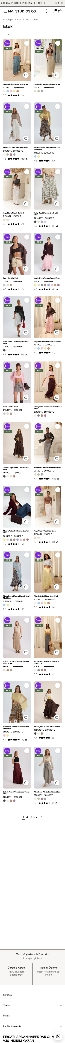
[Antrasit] (42, 285)
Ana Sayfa (8, 19)
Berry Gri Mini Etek (10, 407)
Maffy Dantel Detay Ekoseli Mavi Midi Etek (16, 597)
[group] (32, 3)
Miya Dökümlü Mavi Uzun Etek (15, 84)
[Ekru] (4, 91)
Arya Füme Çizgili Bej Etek (13, 213)
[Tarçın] (17, 91)
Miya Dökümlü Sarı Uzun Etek (46, 596)
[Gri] (4, 285)
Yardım (6, 1005)
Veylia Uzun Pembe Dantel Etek (47, 278)
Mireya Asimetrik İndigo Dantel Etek (16, 532)
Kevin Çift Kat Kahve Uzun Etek (47, 727)
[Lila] (45, 222)
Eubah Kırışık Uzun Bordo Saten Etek (16, 793)
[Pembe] (11, 91)
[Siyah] (35, 222)
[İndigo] (42, 222)
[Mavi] (7, 91)
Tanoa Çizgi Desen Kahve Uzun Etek (16, 468)
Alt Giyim (27, 19)
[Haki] (38, 91)
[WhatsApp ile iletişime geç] (58, 1036)
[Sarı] (14, 91)
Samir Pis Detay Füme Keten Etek (47, 467)
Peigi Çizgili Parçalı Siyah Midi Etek (46, 214)
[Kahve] (45, 285)
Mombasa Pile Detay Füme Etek (47, 792)
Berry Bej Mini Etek (10, 278)
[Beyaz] (7, 350)
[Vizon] (11, 285)
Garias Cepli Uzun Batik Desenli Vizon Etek (16, 662)
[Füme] (42, 91)
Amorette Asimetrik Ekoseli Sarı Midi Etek (16, 727)
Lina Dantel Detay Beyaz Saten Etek (15, 342)
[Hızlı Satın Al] (26, 75)
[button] (46, 11)
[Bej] (35, 91)
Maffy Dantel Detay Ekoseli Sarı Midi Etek (47, 148)
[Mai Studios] (22, 11)
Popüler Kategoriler (12, 1026)
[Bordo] (11, 154)
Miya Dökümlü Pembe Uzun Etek (47, 341)
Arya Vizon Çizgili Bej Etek (45, 531)
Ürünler (6, 1016)
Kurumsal (7, 995)
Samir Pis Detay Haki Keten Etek (47, 84)
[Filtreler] (8, 34)
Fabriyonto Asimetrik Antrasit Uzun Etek (46, 662)
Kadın (18, 19)
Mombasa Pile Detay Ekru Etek (15, 148)
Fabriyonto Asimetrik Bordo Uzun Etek (48, 408)
